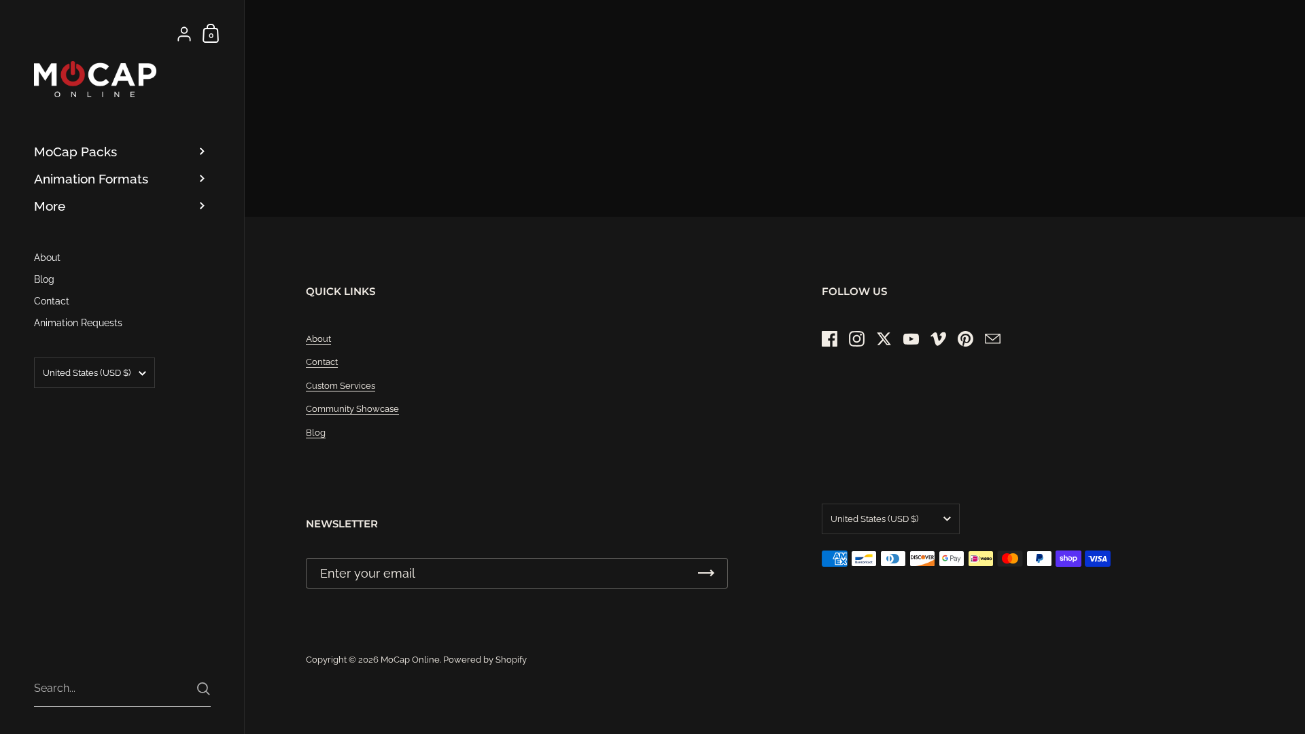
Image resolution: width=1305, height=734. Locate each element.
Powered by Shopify (485, 659)
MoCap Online (410, 659)
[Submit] (203, 689)
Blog (316, 432)
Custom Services (340, 386)
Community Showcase (352, 409)
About (318, 339)
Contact (322, 362)
